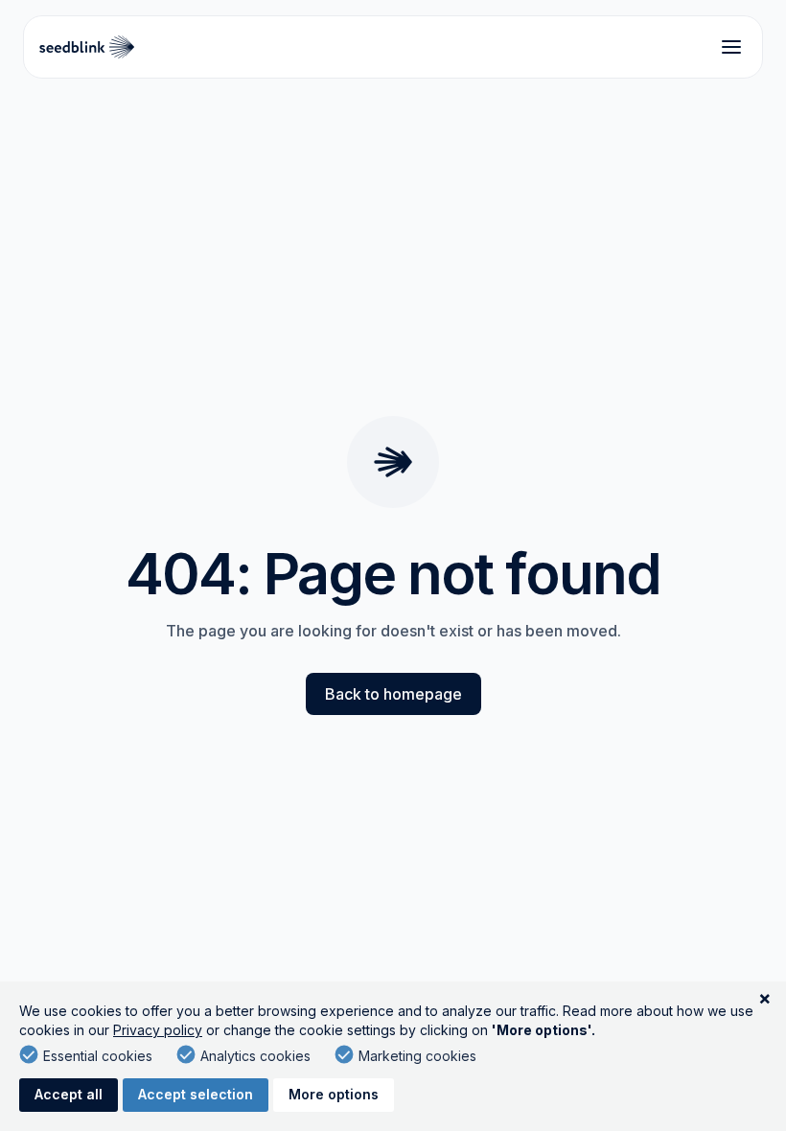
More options (334, 1094)
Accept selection (195, 1094)
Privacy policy (157, 1030)
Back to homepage (393, 694)
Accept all (69, 1094)
